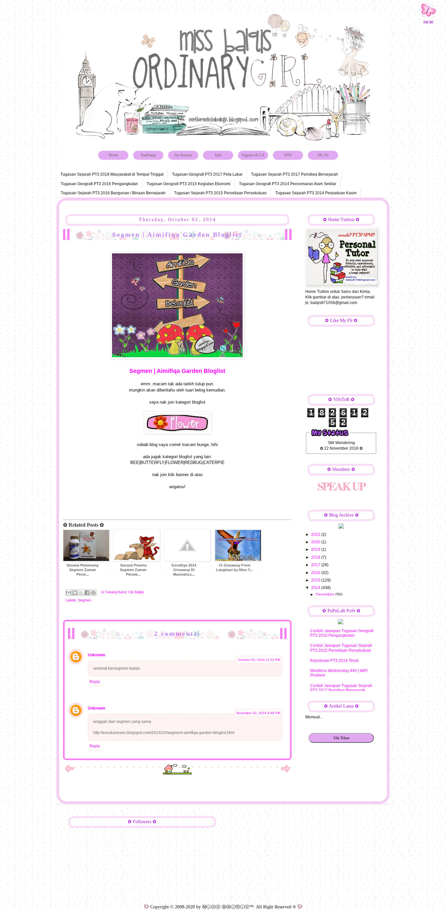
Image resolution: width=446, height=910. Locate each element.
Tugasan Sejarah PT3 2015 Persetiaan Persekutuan (220, 193)
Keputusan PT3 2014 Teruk (334, 660)
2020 (316, 542)
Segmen (84, 600)
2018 (316, 557)
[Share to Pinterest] (93, 592)
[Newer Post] (69, 772)
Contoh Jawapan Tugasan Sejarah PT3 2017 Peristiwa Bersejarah (341, 688)
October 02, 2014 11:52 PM (259, 660)
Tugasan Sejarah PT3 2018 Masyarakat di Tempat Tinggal (112, 174)
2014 (316, 587)
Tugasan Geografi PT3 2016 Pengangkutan (99, 184)
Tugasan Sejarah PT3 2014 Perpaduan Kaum (316, 193)
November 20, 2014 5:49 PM (258, 713)
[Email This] (68, 592)
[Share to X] (81, 592)
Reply (94, 681)
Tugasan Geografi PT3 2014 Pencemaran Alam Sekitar (287, 184)
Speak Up (341, 486)
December (325, 594)
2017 (316, 565)
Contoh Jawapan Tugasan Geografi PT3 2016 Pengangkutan (342, 633)
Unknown (96, 655)
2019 (316, 549)
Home (113, 155)
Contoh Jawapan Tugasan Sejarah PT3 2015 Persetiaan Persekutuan (341, 647)
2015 (316, 580)
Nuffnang (148, 155)
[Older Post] (285, 772)
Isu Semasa (183, 155)
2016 (316, 572)
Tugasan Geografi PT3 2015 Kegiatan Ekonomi (189, 184)
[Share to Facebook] (87, 592)
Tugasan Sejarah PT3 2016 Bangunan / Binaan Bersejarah (113, 193)
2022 (316, 534)
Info (218, 155)
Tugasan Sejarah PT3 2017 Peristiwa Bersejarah (294, 174)
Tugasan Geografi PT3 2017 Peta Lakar (207, 174)
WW (288, 155)
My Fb (323, 155)
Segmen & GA (253, 155)
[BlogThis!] (75, 592)
